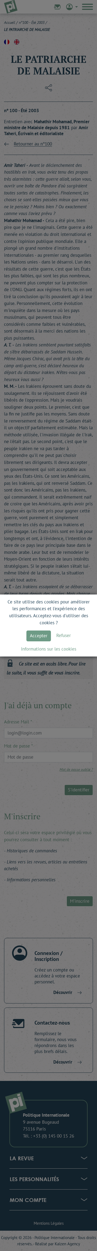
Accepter (38, 636)
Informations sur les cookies (48, 649)
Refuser (63, 635)
